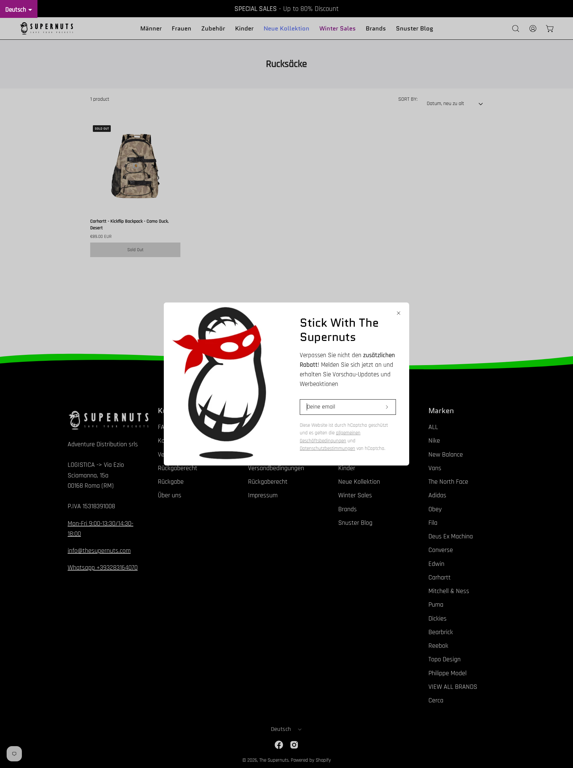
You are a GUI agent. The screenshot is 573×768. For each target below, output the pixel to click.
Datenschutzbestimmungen (327, 448)
